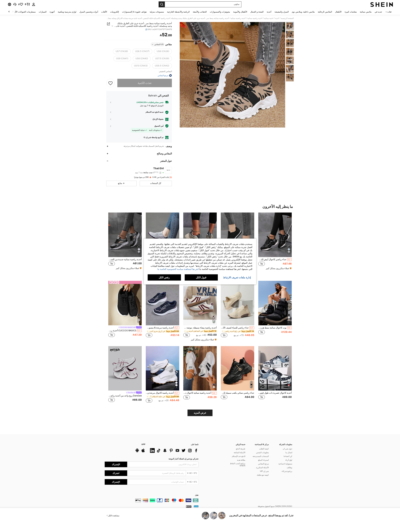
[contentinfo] (151, 500)
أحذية (277, 18)
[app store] (143, 452)
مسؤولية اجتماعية (285, 464)
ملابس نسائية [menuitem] (366, 12)
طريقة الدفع (240, 449)
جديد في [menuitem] (378, 12)
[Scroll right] (9, 12)
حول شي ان (287, 449)
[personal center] (33, 4)
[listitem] (275, 242)
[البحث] (162, 4)
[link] (27, 4)
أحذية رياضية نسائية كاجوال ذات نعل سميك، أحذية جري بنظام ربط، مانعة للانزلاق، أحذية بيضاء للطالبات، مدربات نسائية (199, 393)
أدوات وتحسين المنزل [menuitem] (88, 12)
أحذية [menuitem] (269, 12)
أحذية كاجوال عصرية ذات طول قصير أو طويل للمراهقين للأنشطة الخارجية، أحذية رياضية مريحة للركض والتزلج (275, 393)
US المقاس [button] (159, 44)
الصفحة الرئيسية (287, 18)
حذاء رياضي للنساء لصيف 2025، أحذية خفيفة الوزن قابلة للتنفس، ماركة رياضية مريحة (237, 327)
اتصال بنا (288, 452)
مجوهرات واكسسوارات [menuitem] (220, 12)
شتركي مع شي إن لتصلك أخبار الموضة (183, 459)
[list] (173, 450)
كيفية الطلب (264, 449)
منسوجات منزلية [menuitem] (157, 12)
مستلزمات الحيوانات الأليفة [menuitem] (24, 12)
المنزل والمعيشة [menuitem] (282, 12)
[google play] (137, 452)
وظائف (289, 467)
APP (143, 444)
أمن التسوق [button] (158, 126)
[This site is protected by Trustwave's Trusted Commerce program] (196, 506)
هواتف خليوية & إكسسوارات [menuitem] (134, 12)
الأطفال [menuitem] (338, 12)
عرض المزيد (200, 412)
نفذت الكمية (145, 83)
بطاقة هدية (241, 460)
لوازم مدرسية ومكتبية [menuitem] (67, 12)
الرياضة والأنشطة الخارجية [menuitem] (178, 12)
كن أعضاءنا (288, 456)
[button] (15, 4)
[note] (278, 268)
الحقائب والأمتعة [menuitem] (200, 12)
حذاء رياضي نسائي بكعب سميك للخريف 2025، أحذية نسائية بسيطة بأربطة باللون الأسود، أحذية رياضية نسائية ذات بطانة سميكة (237, 393)
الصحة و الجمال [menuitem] (257, 12)
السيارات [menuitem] (43, 12)
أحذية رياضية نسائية (254, 18)
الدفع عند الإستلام (238, 456)
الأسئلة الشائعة (239, 452)
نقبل (196, 495)
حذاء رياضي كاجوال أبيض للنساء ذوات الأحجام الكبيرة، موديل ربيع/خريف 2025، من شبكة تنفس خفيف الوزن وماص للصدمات (274, 259)
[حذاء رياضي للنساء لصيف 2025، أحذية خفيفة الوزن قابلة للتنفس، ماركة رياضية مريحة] (237, 303)
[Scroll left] (13, 12)
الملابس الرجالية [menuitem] (325, 12)
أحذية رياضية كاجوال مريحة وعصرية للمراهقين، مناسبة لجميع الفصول (162, 393)
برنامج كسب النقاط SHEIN (237, 464)
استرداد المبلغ (263, 460)
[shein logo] (381, 4)
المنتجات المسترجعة (261, 456)
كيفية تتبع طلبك (263, 475)
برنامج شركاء (287, 471)
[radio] (163, 51)
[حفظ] (110, 83)
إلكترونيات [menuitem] (114, 12)
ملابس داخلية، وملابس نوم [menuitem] (303, 12)
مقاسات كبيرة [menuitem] (351, 12)
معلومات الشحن (262, 452)
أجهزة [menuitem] (52, 12)
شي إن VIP (264, 471)
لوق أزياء (288, 460)
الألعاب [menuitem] (104, 12)
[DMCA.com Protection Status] (188, 506)
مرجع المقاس (263, 464)
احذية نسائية (268, 18)
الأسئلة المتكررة (262, 467)
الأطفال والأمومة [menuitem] (240, 12)
